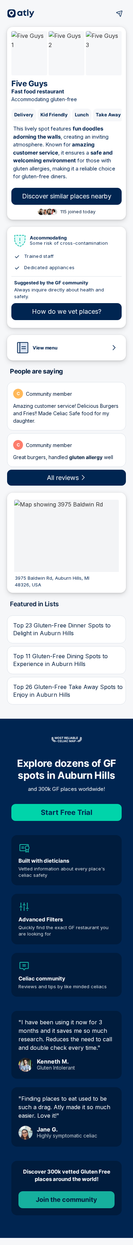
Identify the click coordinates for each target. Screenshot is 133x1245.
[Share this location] (119, 13)
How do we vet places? (66, 311)
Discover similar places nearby (66, 196)
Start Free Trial (66, 812)
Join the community (66, 1199)
